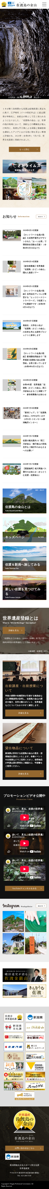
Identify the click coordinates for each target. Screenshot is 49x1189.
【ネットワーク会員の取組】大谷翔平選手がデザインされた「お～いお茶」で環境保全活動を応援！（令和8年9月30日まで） (34, 241)
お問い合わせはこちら (24, 1148)
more (40, 216)
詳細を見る (14, 630)
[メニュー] (44, 4)
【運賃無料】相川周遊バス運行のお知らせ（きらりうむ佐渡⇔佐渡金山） (34, 471)
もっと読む (24, 149)
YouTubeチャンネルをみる (24, 888)
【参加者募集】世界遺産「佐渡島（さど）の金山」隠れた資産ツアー (34, 269)
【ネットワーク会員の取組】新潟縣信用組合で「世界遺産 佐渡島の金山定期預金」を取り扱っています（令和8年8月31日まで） (34, 360)
